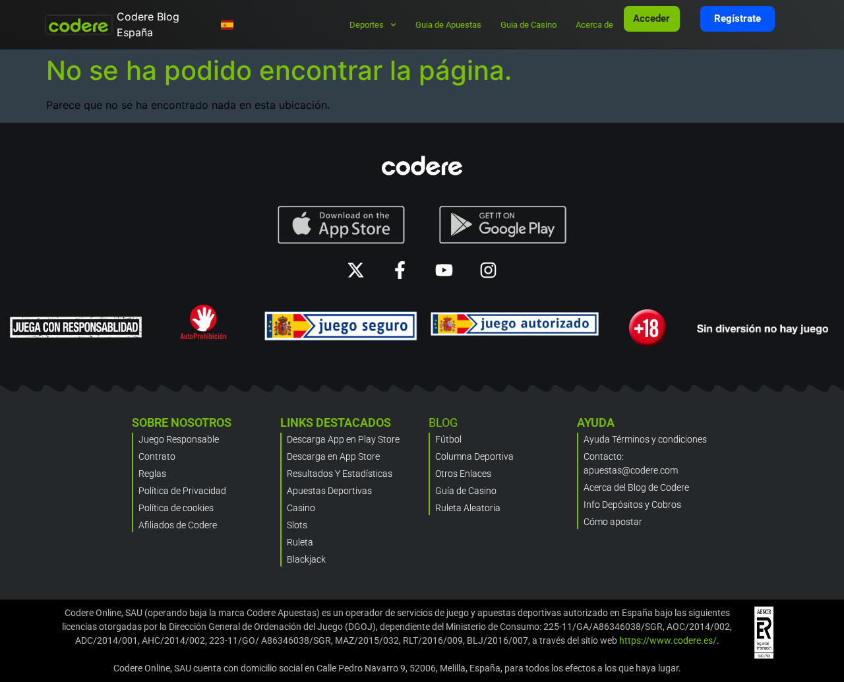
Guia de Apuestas (448, 25)
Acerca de (594, 25)
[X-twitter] (356, 270)
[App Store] (341, 225)
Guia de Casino (528, 25)
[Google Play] (503, 225)
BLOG (443, 422)
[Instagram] (488, 270)
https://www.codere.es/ (668, 640)
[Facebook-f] (400, 270)
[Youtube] (444, 270)
